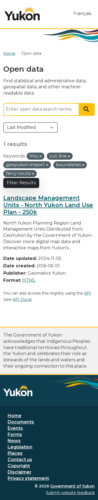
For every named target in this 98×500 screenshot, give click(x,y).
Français (82, 13)
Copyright (19, 465)
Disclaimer (20, 472)
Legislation (20, 447)
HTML (28, 280)
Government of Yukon (72, 486)
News (14, 440)
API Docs (21, 299)
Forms (15, 434)
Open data (31, 53)
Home (15, 415)
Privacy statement (28, 478)
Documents (21, 422)
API (87, 293)
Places (15, 453)
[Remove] (40, 156)
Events (15, 428)
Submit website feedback (70, 492)
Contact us (20, 459)
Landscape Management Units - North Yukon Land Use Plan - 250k (48, 205)
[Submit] (87, 109)
